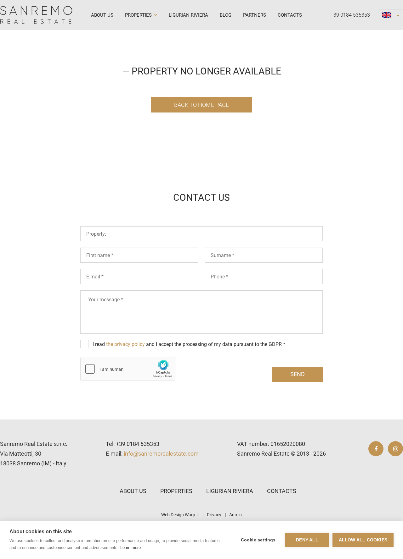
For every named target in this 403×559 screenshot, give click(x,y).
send (297, 374)
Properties (139, 15)
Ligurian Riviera (188, 15)
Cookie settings (258, 540)
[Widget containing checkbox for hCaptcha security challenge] (127, 369)
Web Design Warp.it (180, 514)
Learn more (130, 547)
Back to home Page (201, 104)
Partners (254, 15)
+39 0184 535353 (350, 15)
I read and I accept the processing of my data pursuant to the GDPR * (189, 344)
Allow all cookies (363, 540)
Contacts (290, 15)
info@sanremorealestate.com (161, 453)
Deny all (307, 540)
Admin (235, 514)
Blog (225, 15)
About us (102, 15)
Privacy (214, 514)
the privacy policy (125, 344)
